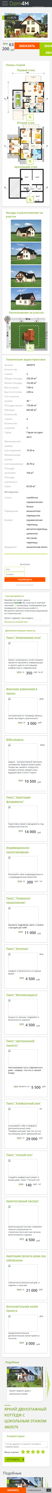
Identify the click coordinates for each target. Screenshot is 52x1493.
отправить (13, 1459)
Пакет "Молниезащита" (22, 995)
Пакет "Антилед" (17, 948)
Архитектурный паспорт (22, 1201)
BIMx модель (15, 739)
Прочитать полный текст (16, 621)
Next (48, 1384)
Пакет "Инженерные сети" (23, 637)
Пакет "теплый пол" (19, 1155)
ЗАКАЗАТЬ (27, 46)
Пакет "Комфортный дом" (23, 1103)
